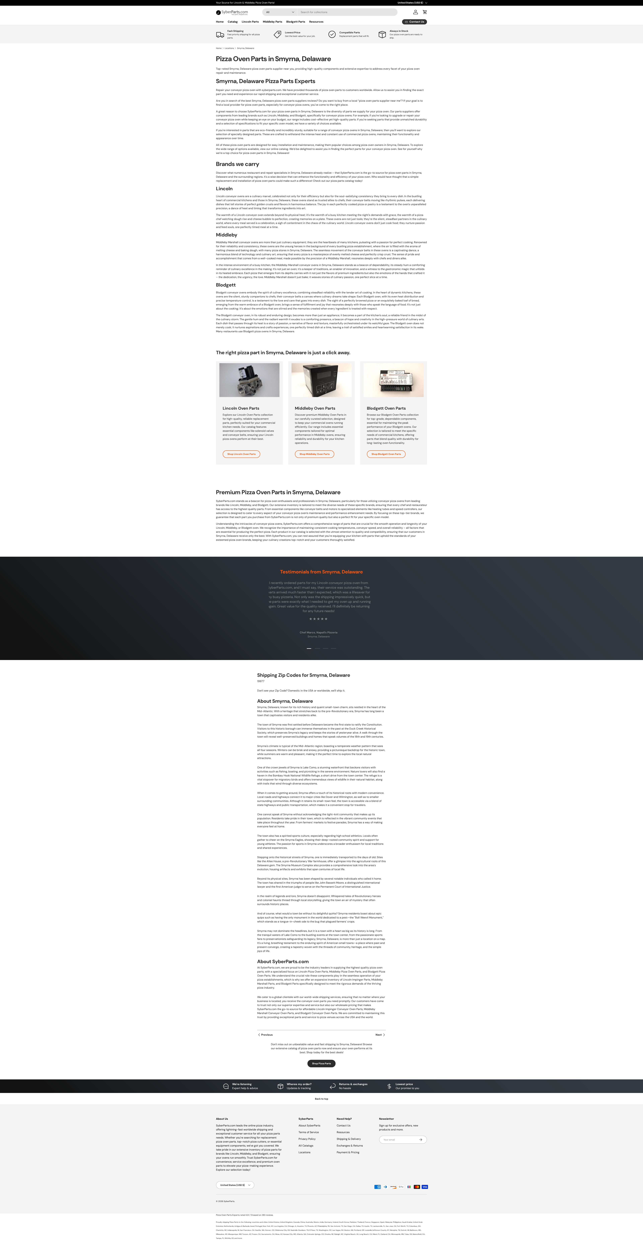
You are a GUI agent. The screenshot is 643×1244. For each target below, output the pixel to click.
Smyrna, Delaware (245, 48)
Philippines (397, 1222)
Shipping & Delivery (349, 1139)
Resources (316, 21)
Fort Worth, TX (402, 1226)
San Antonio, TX (337, 1226)
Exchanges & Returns (350, 1145)
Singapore (375, 1222)
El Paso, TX (313, 1230)
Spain (382, 1222)
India (322, 1222)
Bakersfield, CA (419, 1234)
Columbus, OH (414, 1226)
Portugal (258, 1226)
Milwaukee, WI (221, 1234)
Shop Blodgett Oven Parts (386, 454)
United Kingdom (286, 1222)
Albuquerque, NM (234, 1234)
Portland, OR (359, 1230)
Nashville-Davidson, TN (300, 1230)
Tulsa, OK (408, 1234)
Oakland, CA (385, 1234)
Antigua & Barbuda (241, 1226)
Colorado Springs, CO (315, 1234)
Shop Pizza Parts (321, 1063)
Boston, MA (348, 1230)
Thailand (360, 1222)
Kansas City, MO (289, 1234)
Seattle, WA (259, 1230)
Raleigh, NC (338, 1234)
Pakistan (353, 1222)
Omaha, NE (329, 1234)
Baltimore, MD (415, 1230)
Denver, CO (269, 1230)
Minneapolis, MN (397, 1234)
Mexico (316, 1222)
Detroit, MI (405, 1230)
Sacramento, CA (267, 1234)
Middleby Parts (272, 21)
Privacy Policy (307, 1139)
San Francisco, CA (247, 1230)
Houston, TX (302, 1226)
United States (273, 1222)
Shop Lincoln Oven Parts (241, 454)
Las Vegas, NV (338, 1230)
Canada (296, 1222)
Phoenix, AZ (312, 1226)
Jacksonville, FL (379, 1226)
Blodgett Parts (295, 21)
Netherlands (229, 1226)
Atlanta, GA (301, 1234)
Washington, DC (325, 1230)
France (367, 1222)
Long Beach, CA (365, 1234)
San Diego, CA (349, 1226)
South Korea (344, 1222)
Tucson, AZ (246, 1234)
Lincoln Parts (250, 21)
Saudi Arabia (407, 1222)
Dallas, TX (360, 1226)
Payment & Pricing (348, 1152)
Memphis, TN (395, 1230)
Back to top (321, 1098)
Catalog (233, 21)
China (302, 1222)
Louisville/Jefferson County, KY (377, 1230)
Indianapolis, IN (233, 1230)
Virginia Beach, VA (351, 1234)
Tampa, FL (220, 1238)
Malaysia (388, 1222)
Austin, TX (368, 1226)
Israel (252, 1226)
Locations (229, 48)
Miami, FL (376, 1234)
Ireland (335, 1222)
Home (220, 21)
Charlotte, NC (221, 1230)
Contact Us (343, 1125)
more (240, 1238)
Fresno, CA (256, 1234)
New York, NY (268, 1226)
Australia (309, 1222)
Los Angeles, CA (280, 1226)
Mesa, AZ (278, 1234)
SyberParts (229, 1201)
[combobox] (330, 12)
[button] (425, 12)
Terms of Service (309, 1132)
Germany (328, 1222)
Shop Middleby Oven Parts (315, 454)
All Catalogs (306, 1145)
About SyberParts (309, 1125)
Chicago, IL (292, 1226)
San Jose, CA (391, 1226)
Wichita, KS (229, 1238)
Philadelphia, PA (323, 1226)
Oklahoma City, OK (282, 1230)
